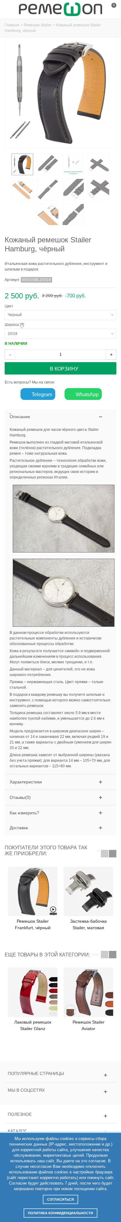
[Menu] (12, 9)
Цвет (10, 306)
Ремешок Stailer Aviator (89, 1025)
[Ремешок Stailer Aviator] (88, 992)
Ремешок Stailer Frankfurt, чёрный (33, 924)
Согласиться (60, 1199)
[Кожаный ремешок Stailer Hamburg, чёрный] (22, 164)
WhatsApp (86, 394)
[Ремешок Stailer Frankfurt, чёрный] (32, 891)
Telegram (41, 394)
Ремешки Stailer (38, 25)
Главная (12, 25)
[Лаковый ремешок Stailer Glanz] (32, 992)
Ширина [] (53, 325)
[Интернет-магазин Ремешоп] (60, 9)
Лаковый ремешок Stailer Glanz (32, 1025)
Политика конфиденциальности (60, 1213)
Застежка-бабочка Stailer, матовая (88, 924)
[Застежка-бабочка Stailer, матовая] (88, 891)
